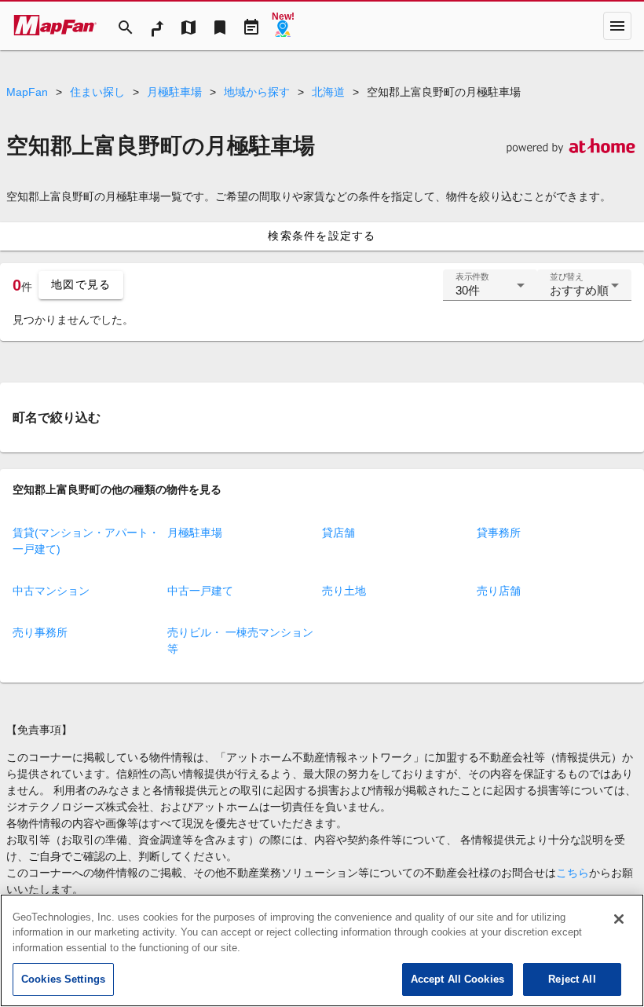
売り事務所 (40, 632)
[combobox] (490, 291)
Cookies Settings (63, 979)
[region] (322, 950)
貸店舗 (338, 532)
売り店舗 (499, 590)
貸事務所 (499, 532)
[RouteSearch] (157, 26)
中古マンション (51, 590)
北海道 (328, 92)
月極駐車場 (174, 92)
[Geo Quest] (282, 26)
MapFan (27, 92)
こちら (572, 872)
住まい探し (97, 92)
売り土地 (344, 590)
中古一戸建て (200, 590)
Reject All (571, 979)
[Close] (619, 919)
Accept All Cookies (457, 979)
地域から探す (257, 92)
